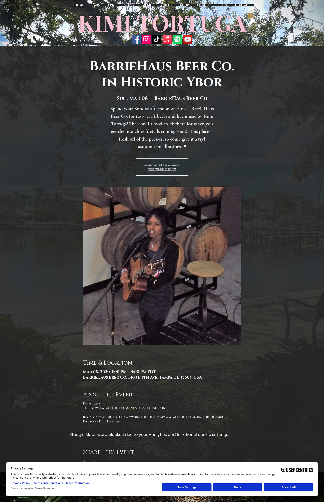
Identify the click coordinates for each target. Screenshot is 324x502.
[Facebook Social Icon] (136, 39)
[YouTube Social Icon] (187, 39)
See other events (162, 169)
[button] (251, 14)
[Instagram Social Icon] (146, 39)
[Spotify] (177, 39)
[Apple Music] (167, 39)
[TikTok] (156, 39)
